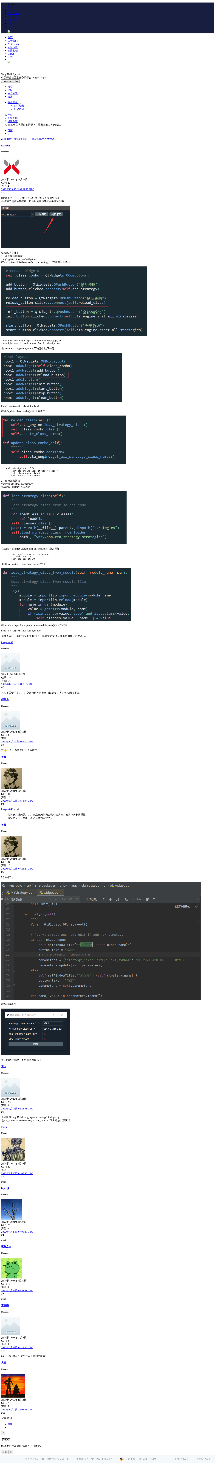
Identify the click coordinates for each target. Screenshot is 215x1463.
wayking (5, 145)
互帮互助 (13, 118)
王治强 (5, 1305)
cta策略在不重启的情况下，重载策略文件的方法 (27, 139)
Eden (4, 1127)
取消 (5, 1452)
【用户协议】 (181, 1459)
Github (11, 23)
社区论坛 (13, 16)
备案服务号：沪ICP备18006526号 (94, 1459)
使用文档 (13, 20)
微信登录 (13, 102)
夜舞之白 (6, 1246)
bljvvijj (5, 1188)
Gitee (10, 26)
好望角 (5, 699)
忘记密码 (19, 109)
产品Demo (13, 13)
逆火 (3, 1066)
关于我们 (13, 10)
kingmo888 (7, 642)
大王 (3, 1362)
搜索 (10, 96)
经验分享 (13, 121)
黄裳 (3, 756)
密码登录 (19, 105)
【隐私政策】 (203, 1459)
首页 (10, 6)
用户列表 (13, 93)
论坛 (10, 90)
